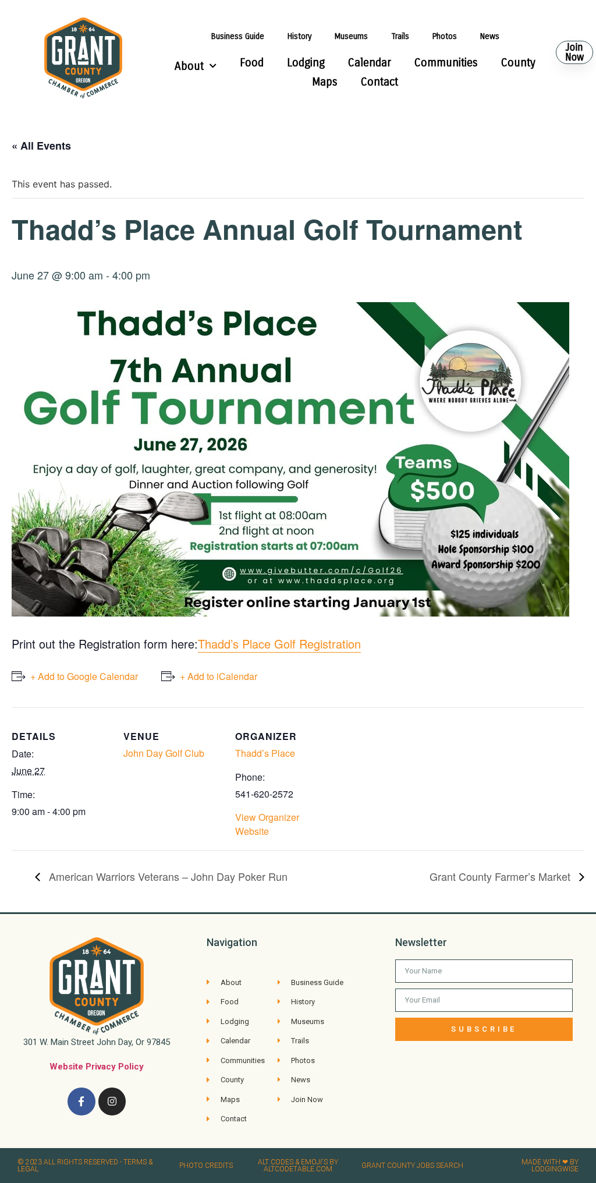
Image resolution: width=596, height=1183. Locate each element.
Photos (444, 36)
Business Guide (237, 36)
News (489, 36)
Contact (379, 82)
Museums (351, 36)
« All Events (41, 145)
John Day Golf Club (163, 753)
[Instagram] (112, 1101)
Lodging (306, 62)
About (189, 66)
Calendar (369, 62)
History (299, 36)
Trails (400, 36)
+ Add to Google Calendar (84, 676)
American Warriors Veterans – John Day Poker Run (167, 876)
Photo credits (206, 1165)
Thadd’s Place (265, 753)
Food (252, 62)
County (518, 62)
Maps (325, 82)
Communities (446, 62)
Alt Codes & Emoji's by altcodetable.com (298, 1165)
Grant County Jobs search (412, 1165)
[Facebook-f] (81, 1101)
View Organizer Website (267, 824)
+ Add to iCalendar (218, 676)
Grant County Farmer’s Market (501, 876)
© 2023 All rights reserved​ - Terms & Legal (84, 1165)
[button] (574, 52)
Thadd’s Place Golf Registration (279, 643)
